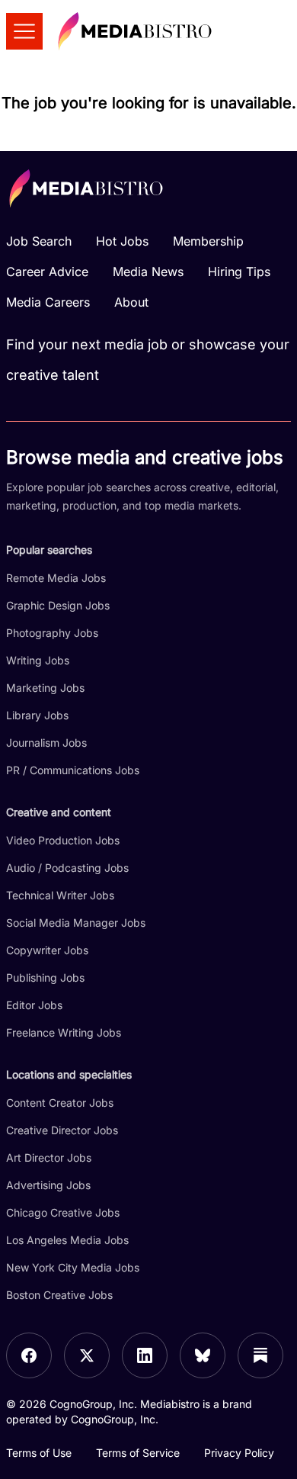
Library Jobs (37, 715)
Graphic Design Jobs (58, 605)
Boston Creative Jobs (59, 1294)
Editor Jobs (34, 1004)
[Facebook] (29, 1355)
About (131, 302)
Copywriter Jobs (47, 950)
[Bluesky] (202, 1355)
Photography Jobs (52, 632)
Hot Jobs (122, 241)
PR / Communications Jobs (72, 770)
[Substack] (260, 1355)
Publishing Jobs (45, 977)
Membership (208, 241)
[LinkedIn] (145, 1355)
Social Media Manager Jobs (75, 922)
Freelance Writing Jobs (63, 1032)
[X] (87, 1355)
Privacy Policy (239, 1452)
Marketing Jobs (45, 687)
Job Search (39, 241)
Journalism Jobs (46, 742)
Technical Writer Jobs (60, 895)
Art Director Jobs (48, 1157)
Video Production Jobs (63, 840)
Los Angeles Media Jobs (67, 1239)
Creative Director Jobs (62, 1130)
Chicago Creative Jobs (63, 1212)
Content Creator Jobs (59, 1102)
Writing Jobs (37, 660)
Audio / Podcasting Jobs (67, 867)
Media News (148, 271)
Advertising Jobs (48, 1184)
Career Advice (47, 271)
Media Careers (48, 302)
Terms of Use (39, 1452)
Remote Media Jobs (56, 577)
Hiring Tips (239, 271)
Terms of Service (138, 1452)
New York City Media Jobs (72, 1267)
